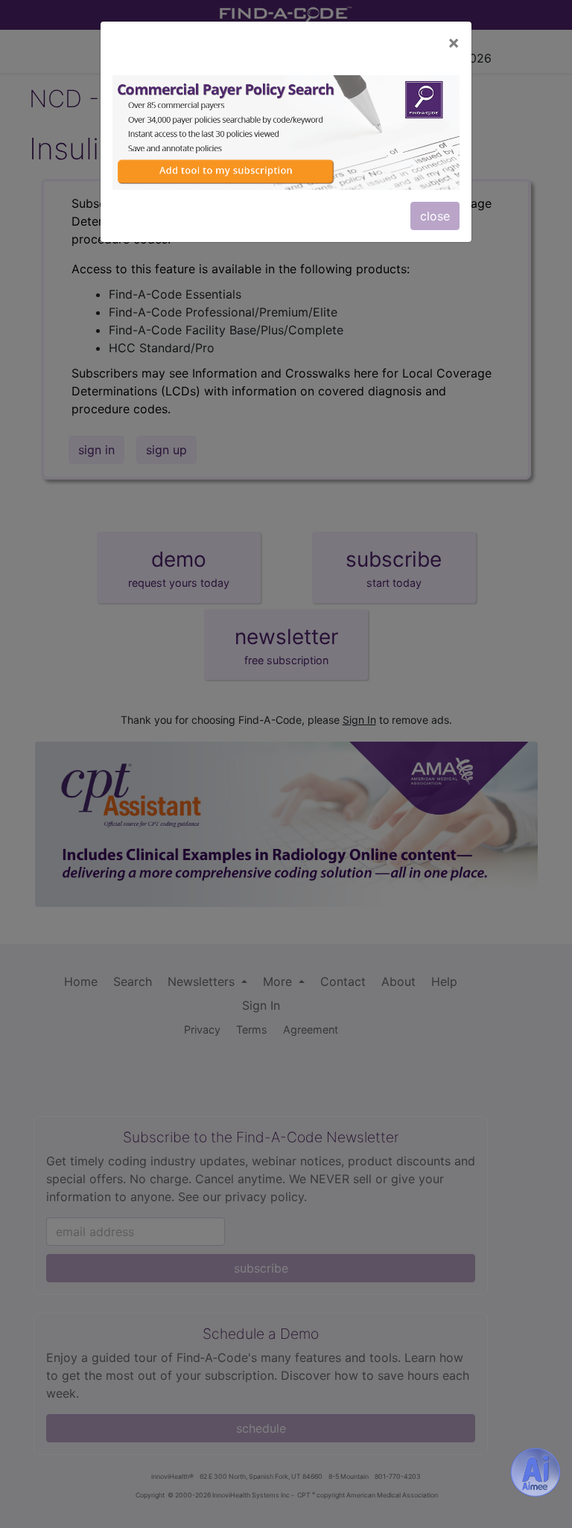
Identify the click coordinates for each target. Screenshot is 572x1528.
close (435, 215)
